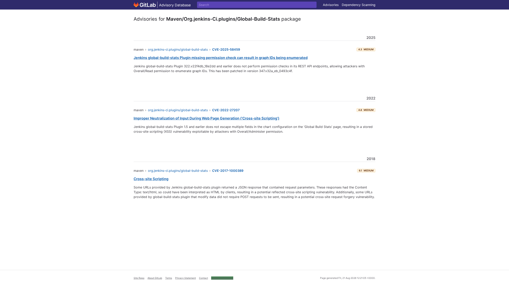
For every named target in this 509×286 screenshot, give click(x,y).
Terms (168, 277)
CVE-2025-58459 (226, 49)
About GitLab (155, 277)
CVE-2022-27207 (226, 110)
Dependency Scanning (358, 5)
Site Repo (139, 277)
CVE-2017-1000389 (227, 171)
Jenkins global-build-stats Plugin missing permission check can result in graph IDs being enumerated (221, 58)
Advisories (331, 5)
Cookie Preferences (222, 277)
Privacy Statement (185, 277)
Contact (203, 277)
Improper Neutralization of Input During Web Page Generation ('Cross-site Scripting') (206, 118)
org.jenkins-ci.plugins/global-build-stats (178, 49)
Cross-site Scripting (151, 179)
